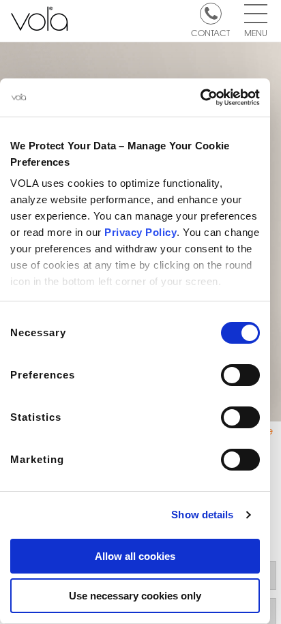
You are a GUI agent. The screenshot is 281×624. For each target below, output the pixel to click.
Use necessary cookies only (135, 595)
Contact (210, 32)
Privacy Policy (140, 232)
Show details (202, 514)
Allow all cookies (135, 556)
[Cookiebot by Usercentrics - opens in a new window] (200, 97)
